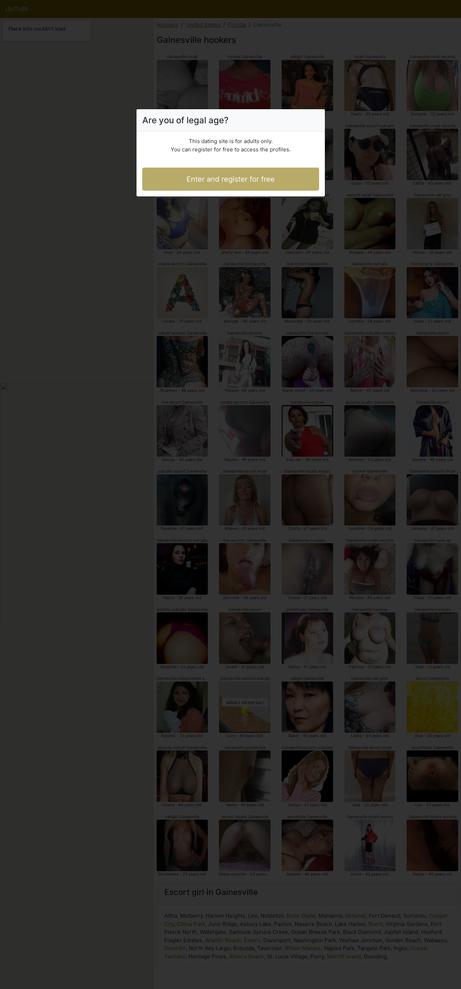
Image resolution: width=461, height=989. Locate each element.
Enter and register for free (231, 179)
